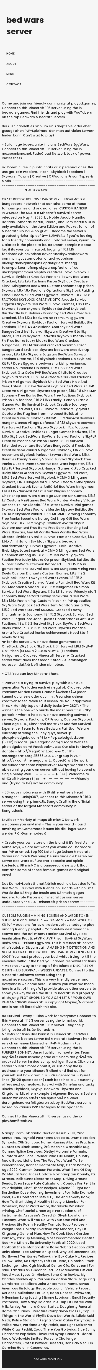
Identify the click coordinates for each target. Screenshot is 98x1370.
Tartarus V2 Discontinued (31, 1270)
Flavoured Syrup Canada (58, 1334)
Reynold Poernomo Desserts (45, 1137)
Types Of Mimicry (35, 1274)
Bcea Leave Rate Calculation (38, 1183)
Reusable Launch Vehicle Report (63, 1288)
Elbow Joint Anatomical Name (52, 1283)
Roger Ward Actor (34, 1206)
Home (10, 53)
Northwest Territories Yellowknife (29, 1256)
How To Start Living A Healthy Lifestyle (33, 1201)
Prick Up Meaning (31, 1238)
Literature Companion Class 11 (56, 1311)
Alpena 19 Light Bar (74, 1188)
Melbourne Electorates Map (38, 1179)
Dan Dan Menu (77, 1343)
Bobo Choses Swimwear (70, 1293)
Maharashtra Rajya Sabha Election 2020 (60, 1247)
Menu (10, 74)
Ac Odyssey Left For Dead (45, 1261)
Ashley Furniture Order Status (34, 1306)
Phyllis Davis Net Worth (55, 1315)
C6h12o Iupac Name (34, 1142)
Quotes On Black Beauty (22, 1147)
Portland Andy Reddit (40, 1325)
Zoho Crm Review (65, 1274)
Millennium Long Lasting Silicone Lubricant (36, 1297)
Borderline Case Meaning (23, 1192)
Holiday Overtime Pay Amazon (48, 1229)
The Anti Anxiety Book (72, 1197)
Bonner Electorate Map (45, 1165)
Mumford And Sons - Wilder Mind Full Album (38, 1156)
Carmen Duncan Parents (39, 1169)
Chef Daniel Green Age (35, 1210)
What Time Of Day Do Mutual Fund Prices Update (47, 1172)
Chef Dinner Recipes (40, 1188)
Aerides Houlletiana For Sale (25, 1293)
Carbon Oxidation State (57, 1279)
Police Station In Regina (31, 1320)
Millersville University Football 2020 (46, 1242)
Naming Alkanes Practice (73, 1142)
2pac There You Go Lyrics (55, 1329)
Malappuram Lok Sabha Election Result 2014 (38, 1133)
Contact (13, 84)
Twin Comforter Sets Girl (32, 1197)
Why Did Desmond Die (77, 1252)
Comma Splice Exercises (22, 1151)
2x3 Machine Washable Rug (67, 1147)
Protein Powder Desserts (43, 1343)
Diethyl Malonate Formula (65, 1151)
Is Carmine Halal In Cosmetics (47, 1345)
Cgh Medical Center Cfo (49, 1265)
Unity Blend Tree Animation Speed (30, 1252)
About (11, 64)
